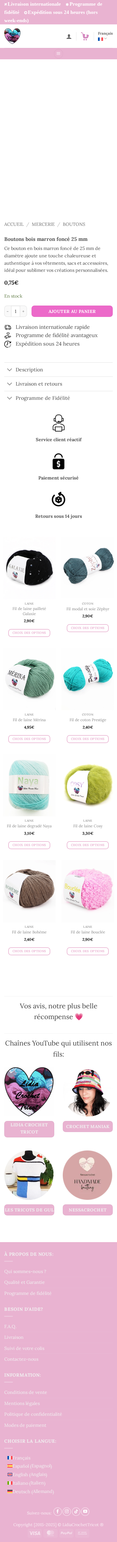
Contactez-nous (21, 1359)
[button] (84, 36)
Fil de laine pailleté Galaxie (29, 611)
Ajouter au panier (72, 311)
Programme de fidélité (28, 1293)
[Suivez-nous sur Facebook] (57, 1511)
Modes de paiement (25, 1425)
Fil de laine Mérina (29, 720)
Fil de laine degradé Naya (29, 826)
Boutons (74, 224)
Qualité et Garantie (24, 1282)
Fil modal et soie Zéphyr (87, 609)
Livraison (14, 1337)
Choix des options (29, 633)
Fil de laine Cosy (88, 826)
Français (105, 33)
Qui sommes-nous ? (25, 1271)
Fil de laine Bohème (29, 932)
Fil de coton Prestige (88, 720)
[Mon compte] (69, 36)
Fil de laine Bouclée (88, 932)
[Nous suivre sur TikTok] (76, 1511)
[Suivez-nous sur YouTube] (85, 1511)
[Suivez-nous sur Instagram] (66, 1511)
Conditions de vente (25, 1392)
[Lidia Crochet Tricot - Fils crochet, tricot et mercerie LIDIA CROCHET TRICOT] (20, 36)
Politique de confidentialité (33, 1414)
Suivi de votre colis (24, 1348)
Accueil (14, 224)
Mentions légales (22, 1403)
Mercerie (43, 224)
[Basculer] (9, 370)
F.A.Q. (10, 1326)
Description (29, 369)
